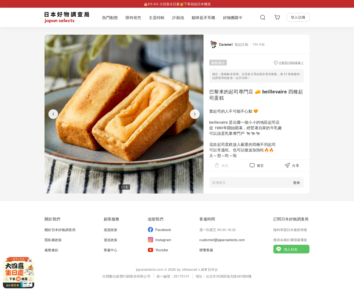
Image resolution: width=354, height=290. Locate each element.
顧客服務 (111, 219)
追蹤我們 (155, 219)
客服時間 (207, 219)
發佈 (296, 182)
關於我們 (52, 219)
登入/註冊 (298, 17)
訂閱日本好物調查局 (290, 219)
